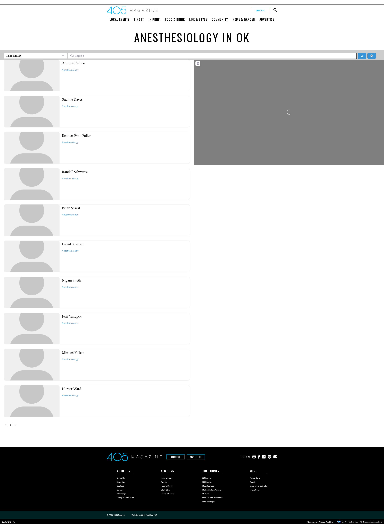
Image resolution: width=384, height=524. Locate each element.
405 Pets (205, 494)
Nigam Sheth (71, 280)
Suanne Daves (72, 99)
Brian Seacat (71, 208)
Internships (121, 494)
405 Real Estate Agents (211, 490)
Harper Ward (71, 389)
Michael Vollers (73, 352)
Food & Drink (175, 19)
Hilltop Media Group (125, 498)
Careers (120, 490)
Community (220, 19)
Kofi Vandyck (72, 316)
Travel (252, 482)
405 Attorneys (208, 486)
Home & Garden (243, 19)
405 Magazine (119, 515)
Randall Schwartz (74, 172)
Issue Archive (166, 478)
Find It (139, 19)
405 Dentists (207, 482)
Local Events (120, 19)
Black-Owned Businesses (212, 498)
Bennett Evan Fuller (76, 135)
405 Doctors (207, 478)
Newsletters (195, 456)
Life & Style (198, 19)
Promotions (255, 478)
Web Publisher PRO (149, 515)
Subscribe (260, 10)
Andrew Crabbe (73, 63)
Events (163, 482)
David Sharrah (72, 244)
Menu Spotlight (208, 502)
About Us (120, 478)
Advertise (267, 19)
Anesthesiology (70, 69)
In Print (154, 19)
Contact (120, 486)
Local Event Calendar (258, 486)
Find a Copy (255, 490)
